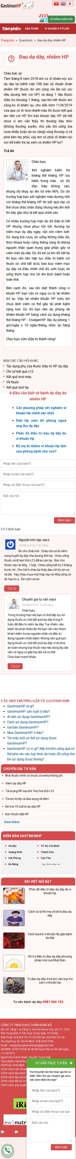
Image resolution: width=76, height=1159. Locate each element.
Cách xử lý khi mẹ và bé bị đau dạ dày (50, 913)
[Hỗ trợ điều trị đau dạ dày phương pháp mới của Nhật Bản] (14, 964)
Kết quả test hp (17, 387)
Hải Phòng (14, 858)
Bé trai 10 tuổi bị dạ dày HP (23, 806)
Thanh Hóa (47, 852)
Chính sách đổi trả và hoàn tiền (19, 1081)
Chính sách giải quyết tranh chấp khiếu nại (25, 1085)
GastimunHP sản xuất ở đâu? (28, 711)
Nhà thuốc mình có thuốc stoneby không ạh (33, 775)
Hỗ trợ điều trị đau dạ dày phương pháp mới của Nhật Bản (50, 958)
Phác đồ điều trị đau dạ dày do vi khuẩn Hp (50, 891)
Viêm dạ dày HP (15, 783)
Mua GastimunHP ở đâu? (25, 733)
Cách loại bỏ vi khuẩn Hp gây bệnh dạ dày (50, 936)
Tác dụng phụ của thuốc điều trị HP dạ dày (37, 366)
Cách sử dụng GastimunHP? (27, 722)
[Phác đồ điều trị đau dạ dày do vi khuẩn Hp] (14, 896)
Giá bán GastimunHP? (23, 727)
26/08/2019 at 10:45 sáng (37, 604)
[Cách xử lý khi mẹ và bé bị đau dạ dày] (14, 919)
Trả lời (11, 589)
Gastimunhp (19, 10)
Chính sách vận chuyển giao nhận (20, 1069)
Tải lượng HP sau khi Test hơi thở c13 (29, 791)
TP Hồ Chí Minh (50, 846)
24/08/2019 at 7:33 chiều (33, 545)
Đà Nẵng (13, 864)
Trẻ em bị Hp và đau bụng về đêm (27, 799)
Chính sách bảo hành (13, 1073)
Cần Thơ (46, 858)
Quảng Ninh (15, 852)
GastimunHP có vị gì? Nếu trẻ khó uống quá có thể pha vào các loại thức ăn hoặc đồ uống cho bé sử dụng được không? (41, 754)
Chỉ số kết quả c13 (20, 371)
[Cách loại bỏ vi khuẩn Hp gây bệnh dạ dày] (14, 941)
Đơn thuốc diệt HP (17, 814)
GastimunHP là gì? (20, 706)
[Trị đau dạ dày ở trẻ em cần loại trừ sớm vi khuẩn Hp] (14, 986)
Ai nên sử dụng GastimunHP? (28, 717)
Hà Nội (12, 846)
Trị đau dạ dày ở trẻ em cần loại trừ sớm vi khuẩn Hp (50, 980)
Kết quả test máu (18, 377)
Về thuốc (12, 382)
